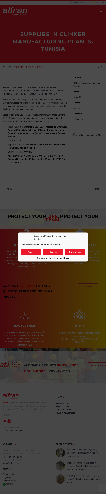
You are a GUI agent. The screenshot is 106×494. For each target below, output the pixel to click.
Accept (31, 252)
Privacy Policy (54, 258)
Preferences (75, 252)
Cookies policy (42, 258)
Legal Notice (64, 258)
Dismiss (53, 252)
